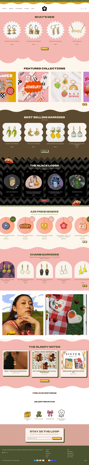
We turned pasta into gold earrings (44, 371)
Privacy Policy (70, 456)
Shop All (47, 449)
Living (47, 456)
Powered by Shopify (15, 460)
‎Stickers (47, 455)
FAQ (68, 449)
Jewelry (47, 451)
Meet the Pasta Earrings (15, 371)
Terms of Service (70, 455)
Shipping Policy (70, 453)
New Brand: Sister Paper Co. (73, 371)
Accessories (48, 453)
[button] (83, 8)
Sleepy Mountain (8, 460)
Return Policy (70, 451)
